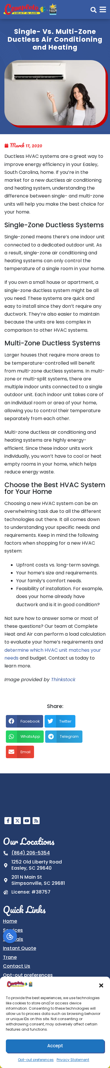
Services (13, 930)
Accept (55, 1046)
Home (10, 921)
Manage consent (10, 936)
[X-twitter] (17, 820)
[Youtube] (26, 820)
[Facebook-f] (7, 820)
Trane (10, 957)
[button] (101, 985)
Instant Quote (19, 948)
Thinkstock (63, 679)
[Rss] (36, 820)
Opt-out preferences (36, 1059)
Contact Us (16, 966)
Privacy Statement (73, 1059)
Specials (13, 939)
